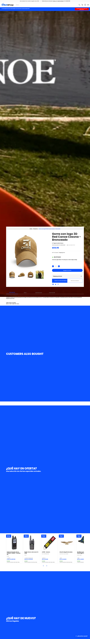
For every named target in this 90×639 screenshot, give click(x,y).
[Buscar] (79, 5)
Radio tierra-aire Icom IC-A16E (31, 552)
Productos (35, 228)
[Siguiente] (46, 565)
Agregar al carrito (67, 270)
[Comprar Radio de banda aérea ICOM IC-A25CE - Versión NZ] (14, 542)
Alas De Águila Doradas (66, 552)
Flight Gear (79, 555)
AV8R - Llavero (46, 552)
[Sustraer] (53, 266)
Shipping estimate (67, 276)
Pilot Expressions (45, 553)
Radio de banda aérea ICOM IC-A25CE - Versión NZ (13, 553)
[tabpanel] (45, 297)
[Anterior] (43, 565)
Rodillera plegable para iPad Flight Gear (83, 552)
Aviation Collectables (64, 553)
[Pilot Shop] (7, 4)
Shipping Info (62, 252)
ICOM (8, 556)
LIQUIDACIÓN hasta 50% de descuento (81, 9)
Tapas (54, 243)
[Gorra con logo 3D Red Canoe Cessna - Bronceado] (12, 275)
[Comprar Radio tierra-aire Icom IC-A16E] (31, 542)
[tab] (12, 292)
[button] (82, 4)
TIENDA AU (55, 1)
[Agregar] (59, 266)
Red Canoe (60, 243)
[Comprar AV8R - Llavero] (49, 542)
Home (31, 228)
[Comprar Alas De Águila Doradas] (67, 542)
